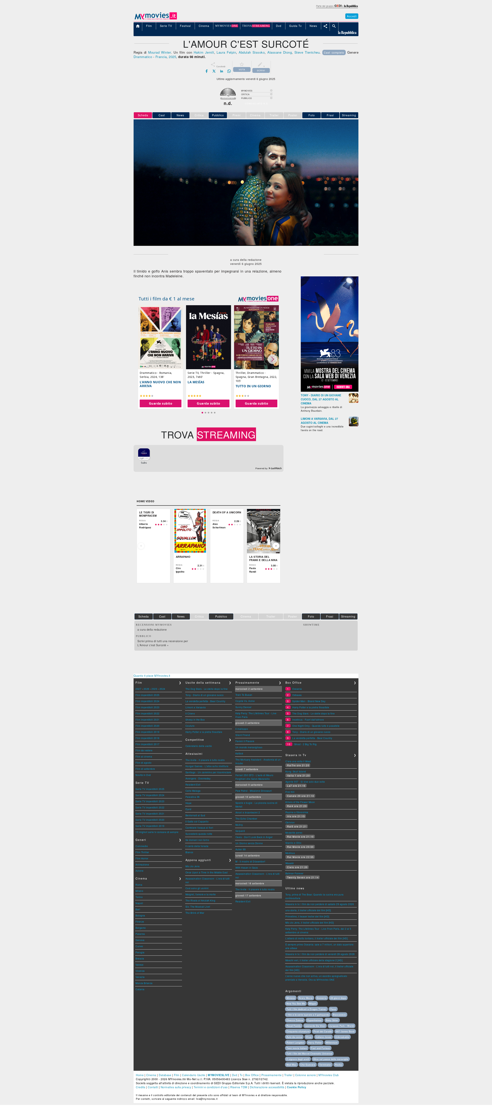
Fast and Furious (320, 1048)
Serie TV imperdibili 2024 (150, 795)
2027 (138, 688)
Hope (188, 803)
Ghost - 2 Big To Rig (305, 744)
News (180, 115)
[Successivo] (276, 545)
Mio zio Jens (192, 866)
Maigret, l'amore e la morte (200, 894)
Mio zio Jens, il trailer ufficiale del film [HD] (309, 922)
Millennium (331, 1042)
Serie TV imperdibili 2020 (150, 819)
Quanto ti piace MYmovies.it (152, 676)
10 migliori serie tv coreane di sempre (156, 832)
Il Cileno (190, 713)
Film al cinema (143, 756)
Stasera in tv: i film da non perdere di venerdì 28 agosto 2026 (320, 954)
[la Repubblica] (336, 8)
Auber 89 (240, 849)
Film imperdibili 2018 (147, 738)
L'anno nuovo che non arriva (160, 384)
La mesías (196, 382)
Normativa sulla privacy (176, 1087)
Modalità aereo (294, 832)
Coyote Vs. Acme (245, 700)
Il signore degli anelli (298, 1059)
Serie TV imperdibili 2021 (150, 813)
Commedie (141, 846)
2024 (162, 688)
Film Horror (141, 858)
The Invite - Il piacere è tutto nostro (205, 760)
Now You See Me (296, 1003)
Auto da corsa (294, 1036)
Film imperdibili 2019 (147, 731)
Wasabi (289, 863)
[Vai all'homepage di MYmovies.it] (156, 19)
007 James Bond (345, 1031)
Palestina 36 (192, 796)
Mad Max (292, 1064)
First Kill (290, 791)
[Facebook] (206, 71)
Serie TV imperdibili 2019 (150, 825)
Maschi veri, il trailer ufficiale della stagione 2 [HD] (314, 960)
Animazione (142, 864)
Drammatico (143, 56)
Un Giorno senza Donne (249, 843)
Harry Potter (315, 1042)
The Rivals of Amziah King (200, 900)
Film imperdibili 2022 (147, 713)
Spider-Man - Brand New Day (308, 701)
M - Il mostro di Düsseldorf (250, 861)
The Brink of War (194, 912)
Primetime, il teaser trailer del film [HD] (307, 916)
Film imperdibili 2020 (147, 725)
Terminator (325, 1064)
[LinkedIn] (221, 71)
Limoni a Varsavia (195, 707)
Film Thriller (142, 852)
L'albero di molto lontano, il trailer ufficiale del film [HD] (316, 938)
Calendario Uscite (193, 1075)
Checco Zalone (295, 1020)
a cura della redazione (152, 629)
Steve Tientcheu (307, 52)
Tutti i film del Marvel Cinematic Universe (309, 1053)
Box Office (252, 1075)
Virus (309, 1036)
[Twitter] (214, 71)
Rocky (338, 1064)
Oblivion (290, 822)
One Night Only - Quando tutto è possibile (316, 725)
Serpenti (240, 830)
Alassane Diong (279, 52)
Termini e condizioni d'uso (211, 1087)
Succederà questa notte (198, 833)
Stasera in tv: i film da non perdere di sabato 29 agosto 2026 (319, 904)
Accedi (352, 16)
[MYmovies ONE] (258, 299)
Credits (140, 1087)
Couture (190, 725)
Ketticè (239, 753)
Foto (311, 115)
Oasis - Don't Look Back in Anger (254, 837)
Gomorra (322, 997)
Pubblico (218, 115)
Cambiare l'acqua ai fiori (199, 827)
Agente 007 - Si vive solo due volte (305, 781)
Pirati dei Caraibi (322, 1031)
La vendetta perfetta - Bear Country (205, 701)
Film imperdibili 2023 (147, 707)
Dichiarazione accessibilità (267, 1087)
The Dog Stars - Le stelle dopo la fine (206, 688)
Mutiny (239, 824)
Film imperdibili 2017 (147, 744)
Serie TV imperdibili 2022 (150, 807)
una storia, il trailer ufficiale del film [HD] (308, 910)
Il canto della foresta (197, 846)
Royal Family (294, 1025)
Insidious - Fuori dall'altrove (308, 719)
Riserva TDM (238, 1087)
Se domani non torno (197, 839)
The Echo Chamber (246, 818)
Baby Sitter (332, 1020)
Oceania (297, 688)
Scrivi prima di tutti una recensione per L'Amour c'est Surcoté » (162, 643)
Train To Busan (243, 694)
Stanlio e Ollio (293, 842)
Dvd (234, 1075)
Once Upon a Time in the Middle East (206, 872)
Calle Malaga (193, 790)
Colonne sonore (305, 1075)
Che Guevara (307, 1064)
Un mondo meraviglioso (249, 747)
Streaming (349, 115)
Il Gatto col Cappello (197, 821)
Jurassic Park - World (341, 1025)
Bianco (189, 852)
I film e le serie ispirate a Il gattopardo (308, 1014)
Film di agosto (143, 762)
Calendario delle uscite (198, 745)
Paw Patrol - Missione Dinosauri (253, 790)
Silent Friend (242, 735)
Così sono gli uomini (197, 888)
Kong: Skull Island (295, 771)
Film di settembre (145, 768)
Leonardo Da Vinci (315, 1025)
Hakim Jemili (204, 52)
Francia (161, 56)
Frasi (330, 115)
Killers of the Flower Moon (300, 802)
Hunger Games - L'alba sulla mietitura (207, 766)
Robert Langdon (295, 1042)
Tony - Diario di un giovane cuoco (204, 695)
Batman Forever (294, 873)
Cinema (151, 1075)
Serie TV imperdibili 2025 (150, 789)
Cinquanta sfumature (298, 1031)
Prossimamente (271, 1075)
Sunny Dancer (243, 707)
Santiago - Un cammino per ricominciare (208, 772)
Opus (333, 1009)
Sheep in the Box (195, 719)
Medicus (290, 853)
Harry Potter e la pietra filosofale (203, 731)
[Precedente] (141, 545)
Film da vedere (143, 750)
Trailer (288, 1075)
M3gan (312, 1003)
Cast (162, 115)
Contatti (153, 1087)
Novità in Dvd (143, 774)
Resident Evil (193, 784)
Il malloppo (241, 728)
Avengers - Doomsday (198, 778)
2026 (146, 688)
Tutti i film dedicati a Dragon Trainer (306, 1009)
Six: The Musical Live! (197, 906)
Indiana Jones (323, 1036)
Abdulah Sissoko (252, 52)
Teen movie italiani (297, 1048)
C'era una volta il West (298, 761)
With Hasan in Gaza (246, 867)
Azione (139, 870)
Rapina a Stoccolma (296, 812)
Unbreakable (342, 1036)
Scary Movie (306, 997)
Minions (291, 997)
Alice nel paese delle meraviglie (330, 1059)
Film (177, 1075)
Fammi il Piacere (244, 741)
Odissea (297, 695)
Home (140, 1075)
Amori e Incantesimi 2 (247, 812)
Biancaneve (339, 1014)
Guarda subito (160, 403)
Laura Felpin (226, 52)
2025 (172, 56)
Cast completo (334, 52)
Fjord (188, 809)
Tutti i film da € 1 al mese (167, 298)
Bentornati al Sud (195, 815)
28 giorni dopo (338, 997)
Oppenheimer (314, 1020)
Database (165, 1075)
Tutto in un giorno (253, 386)
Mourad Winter (159, 52)
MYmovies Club (328, 1075)
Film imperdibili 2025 (147, 695)
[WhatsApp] (229, 71)
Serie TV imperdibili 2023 (150, 801)
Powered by (261, 468)
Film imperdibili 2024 (147, 701)
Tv (241, 1075)
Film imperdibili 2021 (147, 719)
